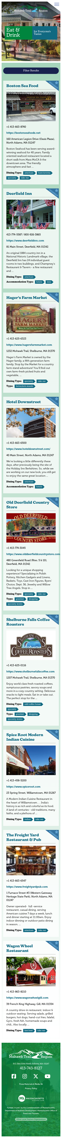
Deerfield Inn (19, 194)
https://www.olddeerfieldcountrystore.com (33, 554)
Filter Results (31, 70)
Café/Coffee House (32, 704)
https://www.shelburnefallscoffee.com (30, 671)
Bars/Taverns (44, 173)
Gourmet (20, 599)
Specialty (12, 178)
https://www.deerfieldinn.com (25, 240)
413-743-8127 (31, 1068)
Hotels (39, 282)
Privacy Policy (31, 1088)
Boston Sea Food (22, 86)
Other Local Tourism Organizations (31, 1119)
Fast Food (28, 1031)
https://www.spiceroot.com (23, 786)
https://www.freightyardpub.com (27, 886)
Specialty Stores (15, 604)
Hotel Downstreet (23, 402)
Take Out (25, 178)
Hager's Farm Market (26, 298)
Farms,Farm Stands (24, 386)
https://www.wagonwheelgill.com (27, 997)
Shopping (33, 599)
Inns (49, 282)
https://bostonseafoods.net (23, 132)
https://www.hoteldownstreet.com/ (28, 448)
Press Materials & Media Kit (31, 1084)
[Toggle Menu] (56, 4)
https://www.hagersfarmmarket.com (29, 344)
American (28, 173)
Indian (27, 819)
